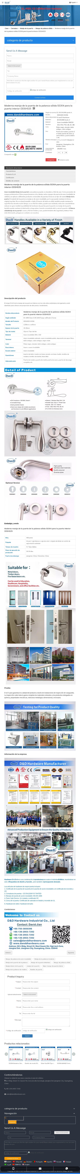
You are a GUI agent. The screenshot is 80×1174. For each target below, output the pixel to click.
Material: (48, 122)
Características (11, 171)
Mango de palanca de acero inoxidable (18, 959)
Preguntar (51, 160)
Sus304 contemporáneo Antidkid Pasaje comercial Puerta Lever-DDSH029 (65, 1063)
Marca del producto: (51, 117)
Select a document (30, 994)
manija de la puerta (33, 966)
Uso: (47, 131)
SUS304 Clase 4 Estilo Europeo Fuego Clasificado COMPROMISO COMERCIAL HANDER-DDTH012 (48, 1063)
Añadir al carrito (64, 160)
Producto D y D (11, 174)
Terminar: (48, 124)
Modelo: (48, 114)
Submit (27, 1036)
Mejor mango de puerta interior (53, 966)
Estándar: (48, 119)
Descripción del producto (14, 168)
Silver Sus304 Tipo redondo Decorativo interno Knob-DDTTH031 (16, 1063)
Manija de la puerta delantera (40, 962)
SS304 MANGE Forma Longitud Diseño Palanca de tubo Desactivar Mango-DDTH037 (32, 1063)
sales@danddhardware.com (15, 1094)
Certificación (10, 177)
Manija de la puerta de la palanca (17, 962)
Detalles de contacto (12, 181)
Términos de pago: (51, 139)
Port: (47, 144)
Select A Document (14, 66)
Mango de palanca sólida (62, 962)
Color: (47, 127)
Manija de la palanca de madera (16, 969)
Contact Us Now (40, 98)
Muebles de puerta (36, 969)
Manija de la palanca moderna (44, 959)
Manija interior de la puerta (14, 966)
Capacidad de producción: (50, 149)
